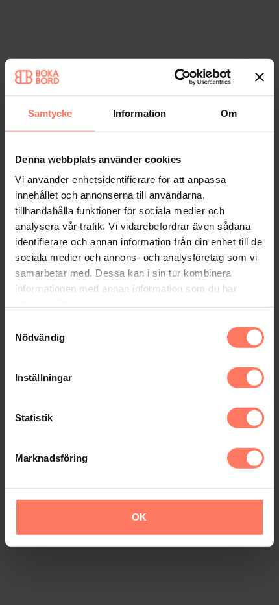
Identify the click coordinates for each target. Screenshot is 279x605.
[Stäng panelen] (259, 77)
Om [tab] (229, 112)
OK (139, 516)
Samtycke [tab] (50, 112)
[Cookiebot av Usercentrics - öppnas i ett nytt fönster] (175, 77)
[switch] (245, 377)
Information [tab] (139, 112)
